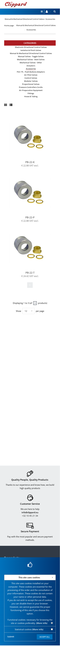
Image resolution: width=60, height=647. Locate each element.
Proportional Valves (30, 84)
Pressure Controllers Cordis (31, 87)
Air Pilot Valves (30, 75)
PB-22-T (30, 272)
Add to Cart (31, 137)
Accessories (31, 68)
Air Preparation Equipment (30, 90)
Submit (10, 636)
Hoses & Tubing (30, 96)
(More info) (41, 623)
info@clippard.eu (30, 512)
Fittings (31, 93)
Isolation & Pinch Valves (30, 50)
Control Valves (31, 78)
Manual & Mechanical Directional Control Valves (36, 25)
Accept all (45, 637)
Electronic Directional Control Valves (31, 47)
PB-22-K (30, 162)
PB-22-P (30, 217)
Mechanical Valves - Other (31, 62)
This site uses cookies (29, 577)
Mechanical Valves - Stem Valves (31, 59)
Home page (9, 25)
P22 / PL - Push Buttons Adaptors (31, 72)
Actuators (31, 65)
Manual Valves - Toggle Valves (31, 56)
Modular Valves (31, 81)
